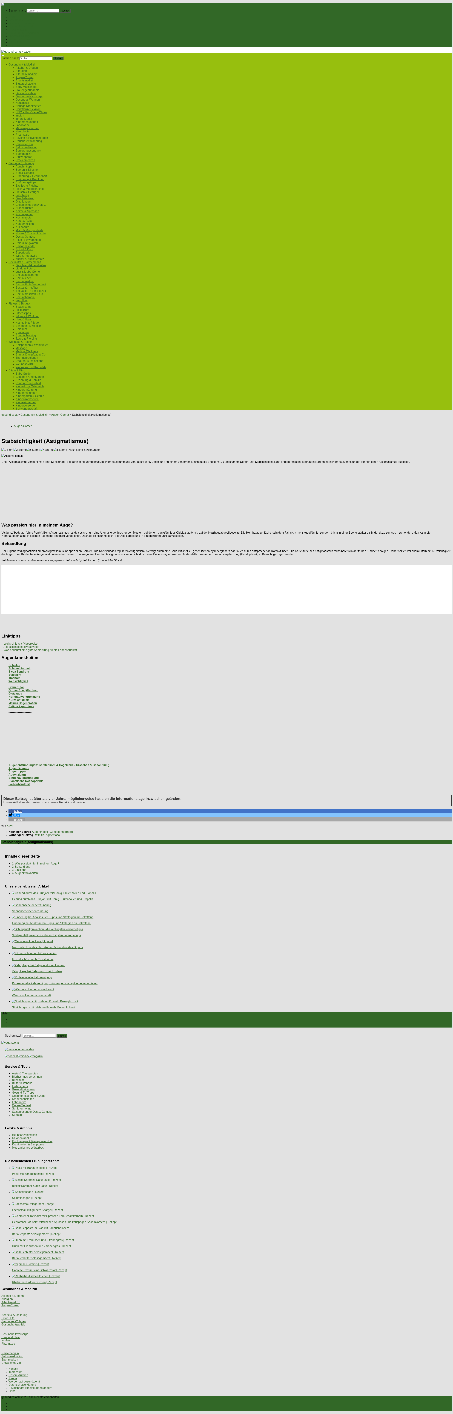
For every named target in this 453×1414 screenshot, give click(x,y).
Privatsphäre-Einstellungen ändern (30, 1387)
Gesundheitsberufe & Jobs (28, 1095)
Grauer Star (16, 687)
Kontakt (13, 1368)
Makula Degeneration (22, 703)
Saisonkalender (25, 246)
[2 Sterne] (20, 449)
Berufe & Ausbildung (14, 1314)
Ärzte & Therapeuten (25, 1073)
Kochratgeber (24, 214)
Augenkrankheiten (26, 873)
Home (12, 16)
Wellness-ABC (25, 364)
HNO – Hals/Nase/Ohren (31, 112)
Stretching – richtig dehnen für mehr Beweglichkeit (43, 1007)
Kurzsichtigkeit (18, 699)
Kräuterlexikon (25, 223)
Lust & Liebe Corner (28, 271)
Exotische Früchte (27, 185)
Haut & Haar (23, 319)
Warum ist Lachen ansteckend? (31, 995)
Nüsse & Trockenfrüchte (31, 233)
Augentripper (17, 771)
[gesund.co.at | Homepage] (10, 4)
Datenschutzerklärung (22, 1384)
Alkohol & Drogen (27, 67)
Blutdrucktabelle (26, 83)
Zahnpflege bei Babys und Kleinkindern (37, 971)
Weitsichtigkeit (18, 681)
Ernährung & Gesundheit (31, 176)
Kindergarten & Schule (30, 395)
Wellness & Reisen (20, 39)
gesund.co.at (9, 414)
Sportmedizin (24, 153)
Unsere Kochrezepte (21, 26)
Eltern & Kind (16, 42)
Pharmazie (22, 134)
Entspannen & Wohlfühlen (32, 344)
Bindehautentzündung (23, 777)
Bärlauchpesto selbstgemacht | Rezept (36, 1234)
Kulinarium (22, 227)
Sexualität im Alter (27, 287)
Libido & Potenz (26, 268)
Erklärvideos (20, 1086)
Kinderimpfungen (26, 392)
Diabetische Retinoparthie (25, 781)
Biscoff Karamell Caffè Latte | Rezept (35, 1185)
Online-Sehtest (21, 1105)
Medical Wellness (27, 351)
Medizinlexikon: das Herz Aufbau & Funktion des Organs (47, 947)
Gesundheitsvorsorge (29, 96)
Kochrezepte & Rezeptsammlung (32, 1141)
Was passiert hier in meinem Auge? (37, 863)
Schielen (14, 665)
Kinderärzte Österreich (30, 386)
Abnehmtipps (24, 166)
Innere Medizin (25, 118)
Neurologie (23, 131)
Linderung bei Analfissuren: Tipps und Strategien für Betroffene (51, 923)
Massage (21, 348)
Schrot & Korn (24, 249)
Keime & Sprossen (27, 211)
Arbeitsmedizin (25, 80)
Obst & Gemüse (25, 236)
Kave (10, 825)
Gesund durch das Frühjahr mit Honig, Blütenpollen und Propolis (52, 899)
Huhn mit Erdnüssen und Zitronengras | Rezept (41, 1246)
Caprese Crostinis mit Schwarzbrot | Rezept (39, 1270)
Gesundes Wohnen (28, 99)
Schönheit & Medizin (29, 325)
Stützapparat (23, 156)
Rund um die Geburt (28, 383)
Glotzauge (15, 693)
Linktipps (20, 869)
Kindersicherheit (26, 402)
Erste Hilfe (8, 1318)
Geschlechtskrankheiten (31, 265)
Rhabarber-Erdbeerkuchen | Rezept (34, 1282)
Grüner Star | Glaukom (23, 690)
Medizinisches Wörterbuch (28, 1147)
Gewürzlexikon (25, 198)
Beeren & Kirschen (27, 169)
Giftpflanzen (23, 201)
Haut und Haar (10, 1337)
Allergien (21, 70)
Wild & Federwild (26, 255)
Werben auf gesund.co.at (24, 1381)
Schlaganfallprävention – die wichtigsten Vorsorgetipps (46, 935)
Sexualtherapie (25, 297)
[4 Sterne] (47, 449)
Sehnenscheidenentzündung (30, 911)
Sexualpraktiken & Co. (30, 293)
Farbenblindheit (19, 784)
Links (11, 1391)
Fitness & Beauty (19, 36)
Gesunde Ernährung (21, 23)
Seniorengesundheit (28, 150)
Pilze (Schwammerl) (28, 239)
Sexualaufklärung (27, 274)
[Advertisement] (107, 491)
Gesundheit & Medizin (22, 20)
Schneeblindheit (19, 668)
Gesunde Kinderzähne (30, 376)
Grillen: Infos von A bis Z (31, 204)
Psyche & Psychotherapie (32, 137)
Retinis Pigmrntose (21, 706)
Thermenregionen (27, 357)
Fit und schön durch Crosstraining (33, 959)
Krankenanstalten (23, 1098)
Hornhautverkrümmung (24, 696)
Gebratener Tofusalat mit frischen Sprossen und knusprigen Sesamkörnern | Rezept (64, 1222)
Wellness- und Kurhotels (31, 367)
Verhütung (22, 300)
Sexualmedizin (25, 281)
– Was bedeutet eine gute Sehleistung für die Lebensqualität (39, 649)
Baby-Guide (23, 373)
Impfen (20, 115)
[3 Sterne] (33, 449)
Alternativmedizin (26, 74)
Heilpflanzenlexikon (28, 109)
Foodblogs (22, 195)
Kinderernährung (26, 389)
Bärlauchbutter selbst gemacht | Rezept (36, 1258)
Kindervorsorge (25, 405)
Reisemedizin (24, 144)
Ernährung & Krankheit (30, 179)
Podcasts (14, 45)
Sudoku (17, 1114)
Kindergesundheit (27, 121)
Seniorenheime (21, 1108)
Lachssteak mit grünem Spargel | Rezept (37, 1209)
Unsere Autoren (18, 1375)
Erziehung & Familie (28, 380)
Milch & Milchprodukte (29, 230)
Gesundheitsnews (23, 1089)
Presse (12, 1378)
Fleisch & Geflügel (27, 192)
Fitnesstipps (23, 313)
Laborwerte (23, 125)
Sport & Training (26, 335)
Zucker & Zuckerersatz (30, 258)
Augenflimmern (18, 768)
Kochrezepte (23, 217)
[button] (15, 811)
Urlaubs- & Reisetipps (29, 360)
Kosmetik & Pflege (27, 322)
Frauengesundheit (27, 90)
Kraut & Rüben (25, 220)
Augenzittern (17, 774)
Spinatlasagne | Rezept (26, 1197)
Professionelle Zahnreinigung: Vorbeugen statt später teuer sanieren (55, 983)
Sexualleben (23, 278)
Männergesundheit (27, 128)
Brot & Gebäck (25, 172)
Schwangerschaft (26, 408)
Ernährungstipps (26, 182)
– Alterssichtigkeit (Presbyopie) (20, 646)
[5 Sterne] (60, 449)
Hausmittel (22, 102)
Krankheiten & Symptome (28, 1144)
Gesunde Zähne (26, 93)
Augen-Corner (24, 77)
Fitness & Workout (27, 316)
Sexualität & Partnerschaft (24, 32)
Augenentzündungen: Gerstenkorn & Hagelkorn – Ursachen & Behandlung (58, 765)
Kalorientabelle (21, 1138)
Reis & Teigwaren (27, 242)
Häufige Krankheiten (28, 105)
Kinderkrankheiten (27, 399)
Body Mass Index (26, 86)
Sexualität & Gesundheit (31, 284)
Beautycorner (24, 306)
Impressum (15, 1371)
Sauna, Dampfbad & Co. (31, 354)
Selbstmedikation (26, 147)
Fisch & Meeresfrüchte (30, 188)
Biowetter (18, 1079)
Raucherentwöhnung (29, 141)
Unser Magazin (18, 29)
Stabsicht (14, 674)
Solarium (21, 329)
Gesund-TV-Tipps (23, 1092)
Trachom (14, 677)
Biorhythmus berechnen (27, 1076)
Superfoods (23, 252)
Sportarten (22, 332)
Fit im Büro (22, 309)
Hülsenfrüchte (24, 207)
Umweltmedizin (25, 160)
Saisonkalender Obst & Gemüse (32, 1111)
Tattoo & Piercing (26, 338)
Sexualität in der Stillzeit (31, 290)
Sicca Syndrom (18, 671)
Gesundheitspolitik (13, 1324)
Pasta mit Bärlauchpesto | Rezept (33, 1173)
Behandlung (22, 866)
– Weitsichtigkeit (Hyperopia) (19, 643)
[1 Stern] (7, 449)
